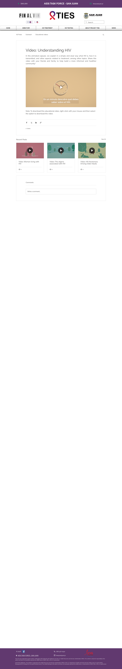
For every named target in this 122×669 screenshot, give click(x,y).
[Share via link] (41, 123)
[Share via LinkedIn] (36, 123)
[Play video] (61, 87)
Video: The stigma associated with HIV (57, 163)
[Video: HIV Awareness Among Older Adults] (92, 150)
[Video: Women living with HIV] (30, 150)
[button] (103, 34)
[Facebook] (23, 651)
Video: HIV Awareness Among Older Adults (89, 163)
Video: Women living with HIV (29, 163)
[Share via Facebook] (27, 123)
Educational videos (42, 34)
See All (103, 139)
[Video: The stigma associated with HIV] (61, 150)
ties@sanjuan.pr (98, 4)
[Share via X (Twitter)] (31, 123)
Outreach (29, 34)
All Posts (19, 34)
